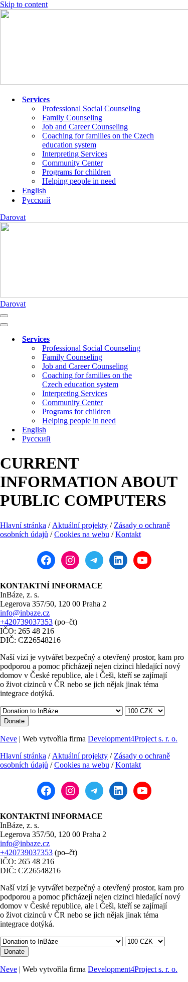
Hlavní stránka (23, 525)
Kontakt (128, 534)
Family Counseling (72, 117)
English (34, 190)
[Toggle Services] (175, 339)
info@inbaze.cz (25, 613)
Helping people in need (79, 181)
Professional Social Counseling (91, 108)
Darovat (13, 217)
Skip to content (24, 4)
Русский (36, 200)
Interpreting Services (74, 153)
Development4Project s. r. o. (132, 738)
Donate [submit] (14, 721)
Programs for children (76, 172)
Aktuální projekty (80, 525)
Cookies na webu (81, 534)
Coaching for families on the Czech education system (98, 140)
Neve (8, 738)
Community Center (72, 163)
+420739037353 (26, 622)
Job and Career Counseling (85, 126)
